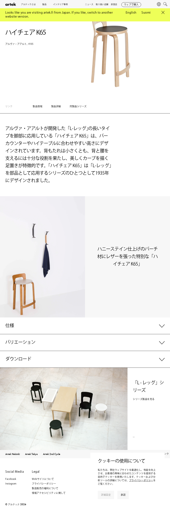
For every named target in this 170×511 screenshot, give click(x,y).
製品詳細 (56, 106)
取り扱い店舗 (102, 4)
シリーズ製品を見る (144, 399)
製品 (44, 4)
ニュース (89, 4)
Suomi (146, 12)
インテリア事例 (60, 4)
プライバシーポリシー (141, 480)
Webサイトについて (43, 479)
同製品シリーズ (78, 106)
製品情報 (38, 106)
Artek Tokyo (31, 454)
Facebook (10, 479)
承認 (123, 495)
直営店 (114, 4)
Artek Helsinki (12, 454)
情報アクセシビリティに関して (49, 493)
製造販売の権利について (45, 488)
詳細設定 (106, 495)
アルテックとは (28, 4)
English (131, 12)
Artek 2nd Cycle (51, 454)
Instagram (11, 483)
